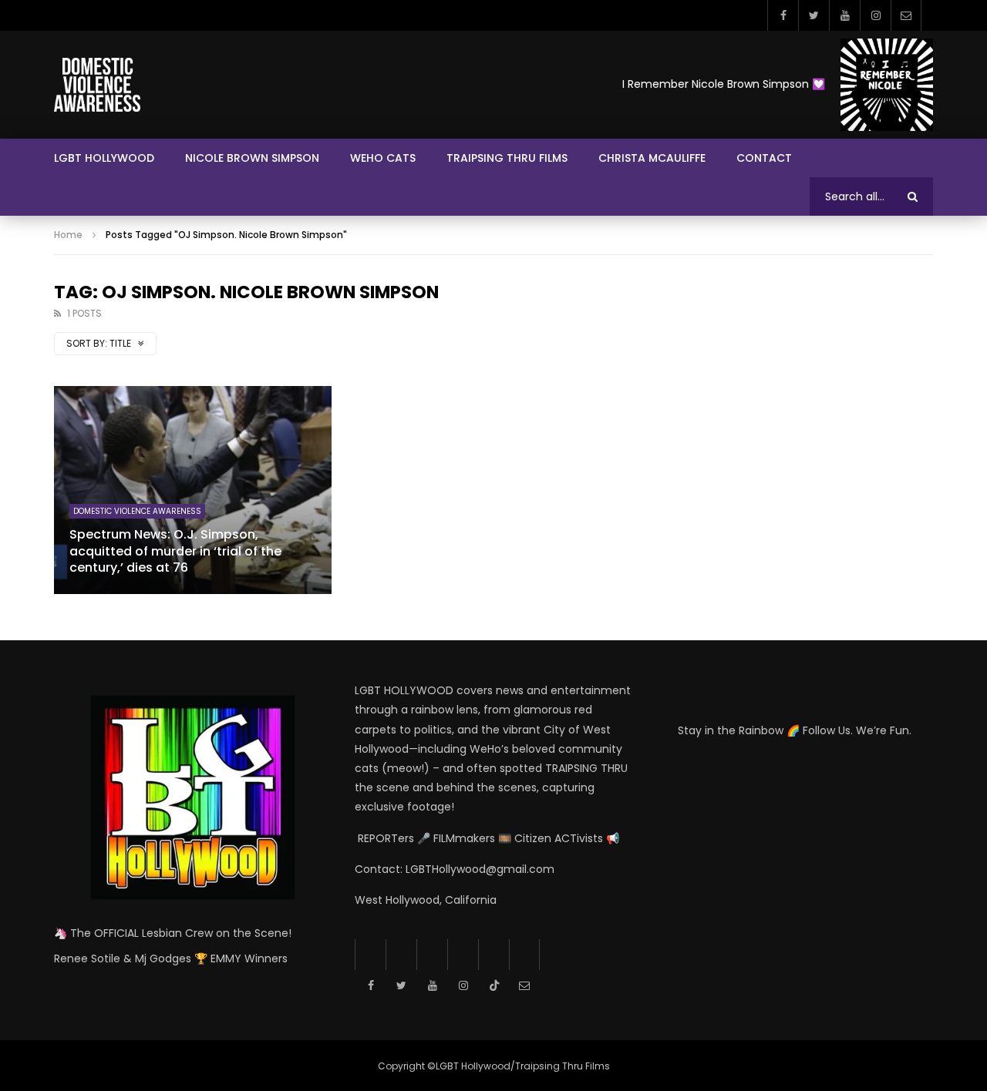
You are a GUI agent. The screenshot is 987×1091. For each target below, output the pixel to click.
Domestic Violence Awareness (137, 511)
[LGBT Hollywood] (97, 85)
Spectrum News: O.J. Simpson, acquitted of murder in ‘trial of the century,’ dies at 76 (175, 550)
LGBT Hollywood (104, 158)
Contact (764, 158)
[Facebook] (782, 15)
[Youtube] (844, 15)
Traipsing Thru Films (507, 158)
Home (68, 234)
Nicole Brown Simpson (252, 158)
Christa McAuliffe (652, 158)
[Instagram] (875, 15)
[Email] (906, 15)
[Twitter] (813, 15)
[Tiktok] (493, 954)
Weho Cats (383, 158)
